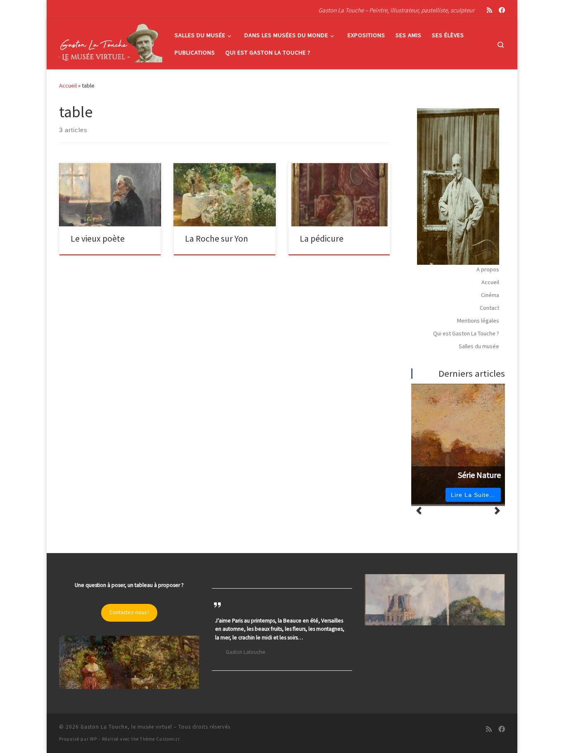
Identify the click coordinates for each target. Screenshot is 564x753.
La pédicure (322, 238)
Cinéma (490, 295)
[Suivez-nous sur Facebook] (502, 10)
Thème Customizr (160, 739)
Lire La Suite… (473, 495)
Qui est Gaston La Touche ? (466, 333)
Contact (489, 307)
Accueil (68, 85)
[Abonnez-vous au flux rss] (489, 10)
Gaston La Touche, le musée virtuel (126, 726)
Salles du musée (479, 346)
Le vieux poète (98, 238)
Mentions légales (478, 320)
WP (93, 739)
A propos (487, 269)
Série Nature (479, 475)
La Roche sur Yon (216, 238)
